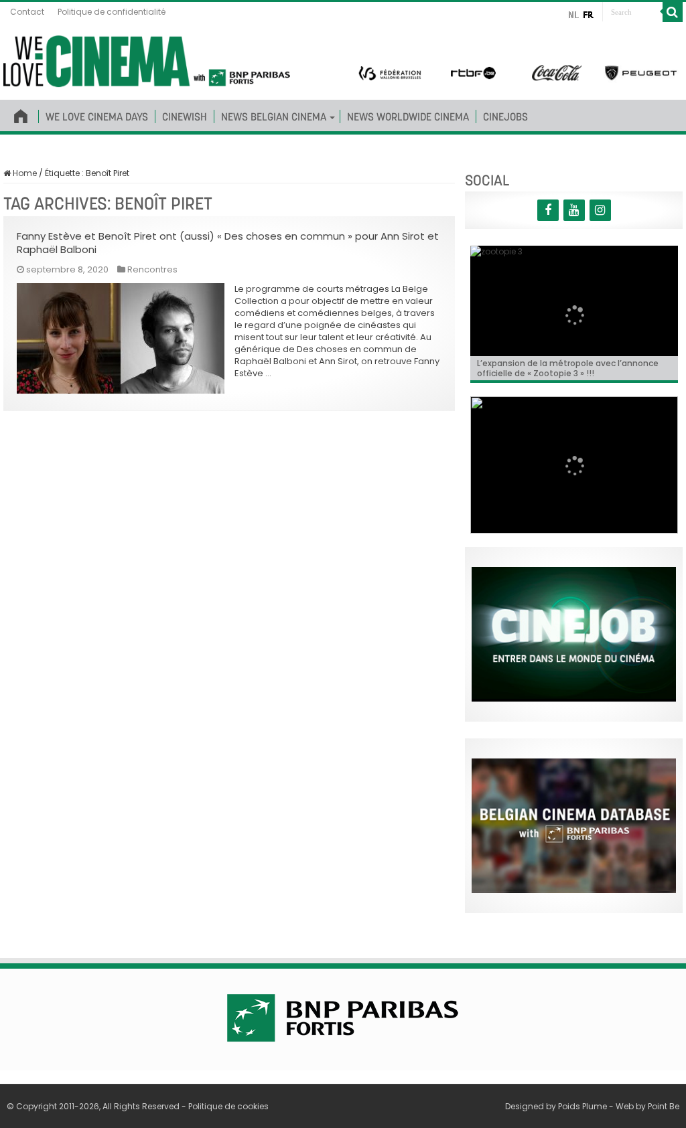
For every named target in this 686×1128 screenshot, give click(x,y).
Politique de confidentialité (111, 11)
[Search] (673, 12)
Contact (27, 11)
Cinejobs (505, 116)
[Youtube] (574, 210)
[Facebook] (548, 210)
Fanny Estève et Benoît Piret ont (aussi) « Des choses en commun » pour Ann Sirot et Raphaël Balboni (228, 242)
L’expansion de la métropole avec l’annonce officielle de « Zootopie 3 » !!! (568, 368)
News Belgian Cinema (273, 116)
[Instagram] (600, 210)
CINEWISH (184, 116)
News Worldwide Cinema (408, 116)
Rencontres (152, 269)
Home (24, 173)
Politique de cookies (228, 1106)
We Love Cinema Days (97, 116)
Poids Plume (582, 1106)
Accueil (20, 114)
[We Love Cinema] (146, 59)
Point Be (663, 1106)
